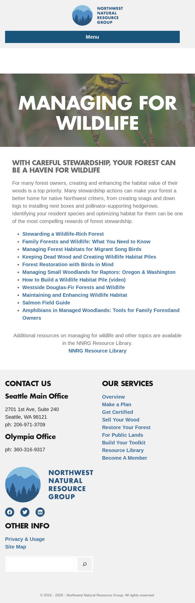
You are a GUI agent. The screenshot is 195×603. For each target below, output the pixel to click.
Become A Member (124, 458)
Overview (113, 397)
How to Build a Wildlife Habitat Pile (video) (74, 280)
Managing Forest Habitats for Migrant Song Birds (81, 249)
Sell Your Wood (120, 420)
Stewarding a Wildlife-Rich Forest (63, 234)
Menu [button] (92, 37)
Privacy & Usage (25, 539)
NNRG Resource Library (97, 351)
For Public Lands (122, 435)
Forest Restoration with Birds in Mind (67, 264)
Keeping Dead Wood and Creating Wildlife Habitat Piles (89, 257)
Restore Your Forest (126, 427)
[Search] (84, 564)
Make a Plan (116, 404)
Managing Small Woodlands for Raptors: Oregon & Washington (98, 272)
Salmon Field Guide (46, 302)
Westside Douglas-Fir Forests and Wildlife (73, 287)
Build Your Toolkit (123, 442)
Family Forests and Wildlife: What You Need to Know (86, 241)
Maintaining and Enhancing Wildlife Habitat (74, 295)
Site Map (15, 547)
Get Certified (117, 412)
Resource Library (123, 450)
